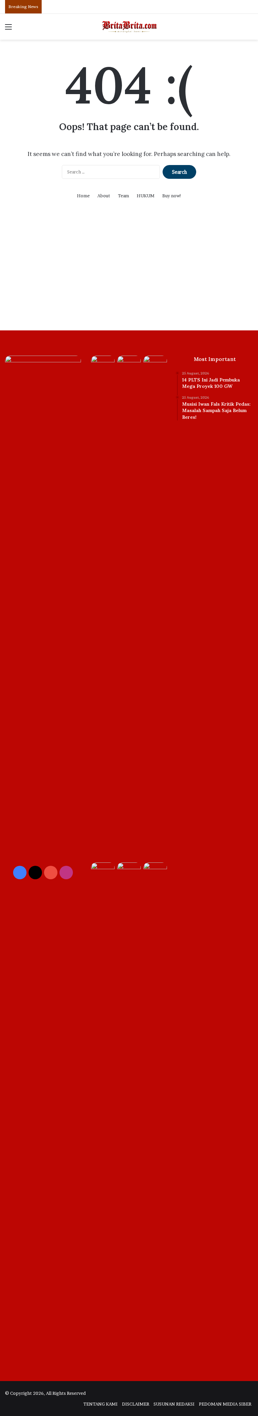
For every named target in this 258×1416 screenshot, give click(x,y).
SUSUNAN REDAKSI (174, 1404)
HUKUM (146, 195)
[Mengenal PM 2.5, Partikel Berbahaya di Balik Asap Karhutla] (155, 869)
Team (123, 195)
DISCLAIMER (135, 1404)
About (103, 195)
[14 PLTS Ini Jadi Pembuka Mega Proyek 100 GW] (103, 608)
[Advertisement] (129, 273)
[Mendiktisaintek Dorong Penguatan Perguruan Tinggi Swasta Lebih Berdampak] (103, 869)
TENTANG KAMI (100, 1404)
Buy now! (171, 195)
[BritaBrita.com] (129, 26)
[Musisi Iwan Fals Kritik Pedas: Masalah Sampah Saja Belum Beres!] (129, 362)
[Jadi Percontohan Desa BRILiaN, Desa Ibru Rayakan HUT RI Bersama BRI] (155, 362)
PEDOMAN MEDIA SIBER (225, 1404)
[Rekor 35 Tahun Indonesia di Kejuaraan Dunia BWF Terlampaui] (129, 1114)
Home (83, 195)
